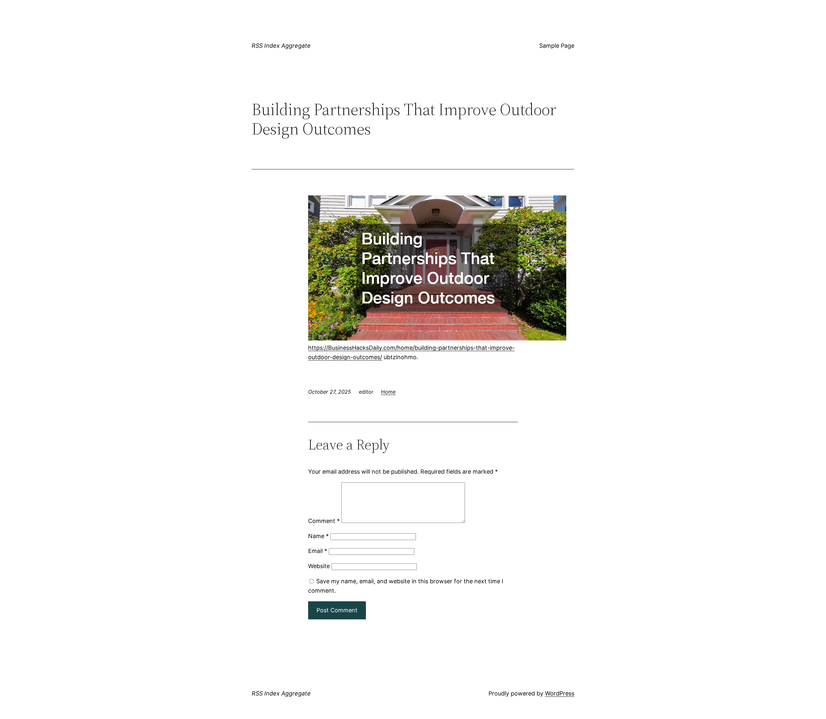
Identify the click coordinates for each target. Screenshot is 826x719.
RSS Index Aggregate (281, 45)
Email (317, 550)
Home (388, 392)
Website (319, 566)
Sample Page (556, 45)
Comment (324, 520)
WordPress (559, 693)
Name (318, 536)
